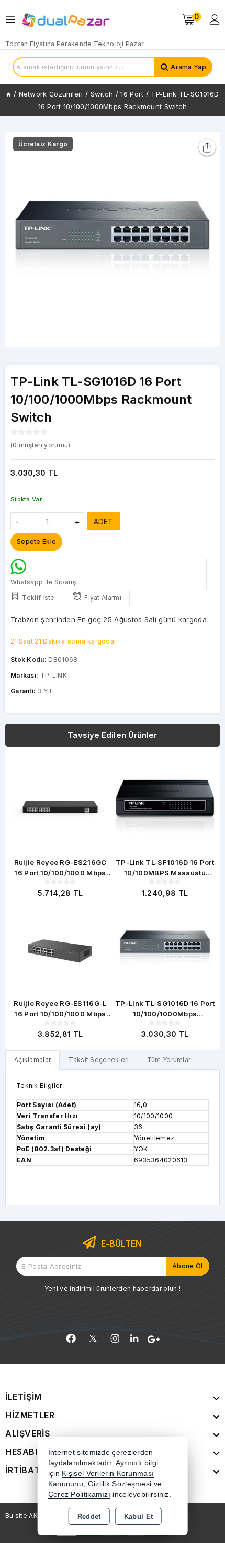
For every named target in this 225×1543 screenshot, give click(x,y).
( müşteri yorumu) (40, 445)
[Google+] (154, 1339)
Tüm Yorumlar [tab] (169, 1060)
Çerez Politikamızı (79, 1494)
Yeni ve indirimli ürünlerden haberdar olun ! (112, 1288)
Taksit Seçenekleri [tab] (99, 1060)
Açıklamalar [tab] (32, 1060)
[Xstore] (65, 19)
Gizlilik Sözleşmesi (120, 1484)
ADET (104, 521)
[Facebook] (71, 1338)
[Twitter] (93, 1338)
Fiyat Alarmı (102, 598)
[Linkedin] (134, 1338)
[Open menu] (13, 19)
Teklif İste (38, 598)
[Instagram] (115, 1338)
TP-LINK (53, 675)
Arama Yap (188, 67)
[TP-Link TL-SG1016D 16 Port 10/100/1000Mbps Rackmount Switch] (112, 239)
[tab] (32, 1059)
